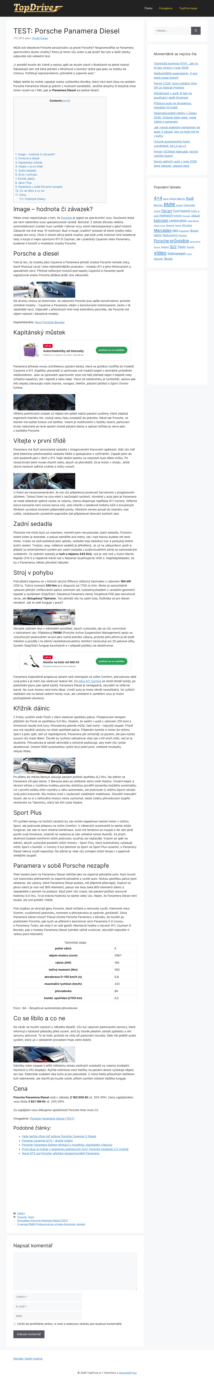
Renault (157, 247)
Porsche (66, 217)
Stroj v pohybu (26, 174)
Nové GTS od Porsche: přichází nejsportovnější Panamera (60, 1153)
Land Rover (193, 220)
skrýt (66, 100)
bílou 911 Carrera (89, 681)
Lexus (156, 225)
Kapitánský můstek (28, 162)
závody (158, 258)
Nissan (194, 230)
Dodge (157, 211)
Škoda (168, 258)
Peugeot (183, 235)
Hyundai (186, 216)
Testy (31, 1217)
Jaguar (195, 215)
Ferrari (166, 211)
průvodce (179, 240)
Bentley (158, 205)
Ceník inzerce (33, 1358)
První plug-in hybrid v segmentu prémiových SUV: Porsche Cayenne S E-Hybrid (75, 1149)
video (160, 253)
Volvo (189, 254)
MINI (175, 230)
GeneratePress (128, 1372)
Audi (190, 198)
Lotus (162, 225)
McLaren (187, 225)
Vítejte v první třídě (29, 166)
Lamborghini (178, 220)
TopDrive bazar (188, 8)
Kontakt (18, 1358)
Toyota (190, 247)
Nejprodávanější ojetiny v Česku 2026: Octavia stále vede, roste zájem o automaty (175, 117)
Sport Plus (23, 182)
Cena (20, 194)
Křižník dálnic (25, 178)
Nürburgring (170, 235)
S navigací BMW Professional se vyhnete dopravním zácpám (51, 1224)
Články (148, 8)
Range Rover (195, 242)
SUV (173, 247)
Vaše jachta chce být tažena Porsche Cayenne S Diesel (59, 1136)
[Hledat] (196, 31)
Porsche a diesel (27, 158)
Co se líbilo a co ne (29, 190)
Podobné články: (32, 199)
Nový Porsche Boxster (50, 322)
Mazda (178, 225)
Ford (176, 211)
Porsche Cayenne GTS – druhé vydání (47, 1140)
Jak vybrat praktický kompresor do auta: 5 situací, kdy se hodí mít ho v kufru (177, 132)
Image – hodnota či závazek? (35, 154)
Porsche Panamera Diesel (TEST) (52, 1118)
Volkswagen (176, 253)
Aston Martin (177, 198)
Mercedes (163, 230)
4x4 (158, 198)
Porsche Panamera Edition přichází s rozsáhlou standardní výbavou (67, 1144)
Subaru (165, 247)
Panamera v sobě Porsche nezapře (39, 186)
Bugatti (179, 205)
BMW (169, 204)
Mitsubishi (184, 231)
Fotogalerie (166, 8)
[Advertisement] (59, 127)
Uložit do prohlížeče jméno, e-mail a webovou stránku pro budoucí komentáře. (69, 1324)
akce (166, 198)
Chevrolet (189, 205)
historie (185, 211)
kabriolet (161, 220)
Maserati (170, 225)
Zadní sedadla (25, 170)
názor (158, 235)
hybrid (178, 215)
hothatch (166, 215)
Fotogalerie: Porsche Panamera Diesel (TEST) (42, 1220)
